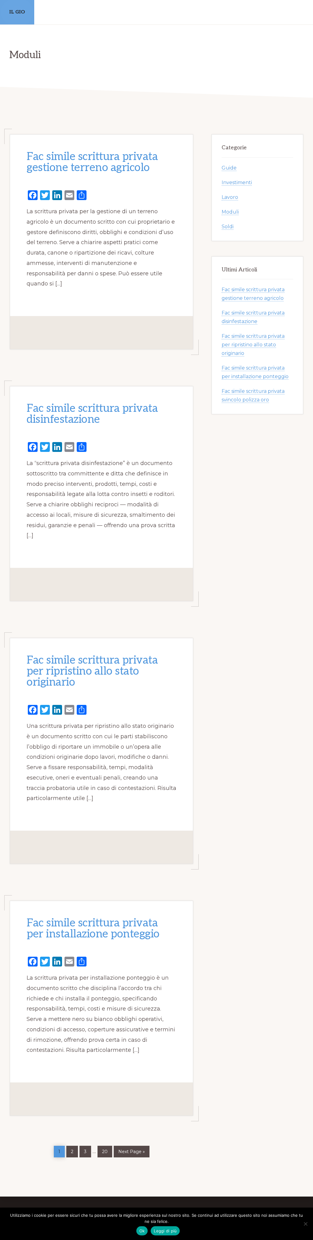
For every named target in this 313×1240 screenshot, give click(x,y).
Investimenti (237, 182)
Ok (142, 1230)
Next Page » (131, 1150)
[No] (305, 1224)
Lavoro (230, 197)
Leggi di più (165, 1230)
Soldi (228, 226)
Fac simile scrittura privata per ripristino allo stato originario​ (92, 671)
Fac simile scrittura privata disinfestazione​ (92, 414)
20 (107, 1150)
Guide (229, 168)
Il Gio (17, 12)
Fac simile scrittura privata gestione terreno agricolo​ (92, 162)
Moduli (230, 212)
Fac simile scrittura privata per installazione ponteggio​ (93, 928)
